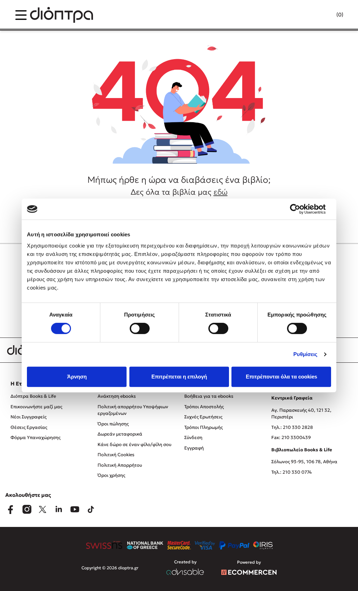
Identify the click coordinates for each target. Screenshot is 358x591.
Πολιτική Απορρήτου (120, 465)
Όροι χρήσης (111, 475)
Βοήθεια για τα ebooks (208, 396)
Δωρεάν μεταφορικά (120, 434)
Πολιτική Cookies (116, 455)
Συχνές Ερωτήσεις (203, 417)
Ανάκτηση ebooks (117, 396)
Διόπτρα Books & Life (33, 396)
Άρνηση (77, 377)
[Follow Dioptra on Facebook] (10, 509)
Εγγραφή (194, 448)
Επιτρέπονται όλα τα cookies (281, 377)
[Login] (326, 15)
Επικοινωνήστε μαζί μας (36, 407)
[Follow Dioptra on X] (42, 509)
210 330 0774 (297, 472)
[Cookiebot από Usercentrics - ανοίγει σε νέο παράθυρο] (300, 209)
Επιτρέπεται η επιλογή (179, 377)
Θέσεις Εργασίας (28, 427)
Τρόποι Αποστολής (204, 407)
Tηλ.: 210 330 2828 (292, 427)
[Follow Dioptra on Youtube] (75, 509)
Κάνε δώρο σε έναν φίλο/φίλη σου (134, 444)
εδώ (221, 192)
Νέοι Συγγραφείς (28, 417)
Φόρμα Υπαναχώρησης (35, 437)
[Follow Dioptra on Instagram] (26, 509)
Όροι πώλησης (113, 424)
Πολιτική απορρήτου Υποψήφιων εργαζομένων (133, 410)
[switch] (140, 328)
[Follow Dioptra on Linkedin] (58, 509)
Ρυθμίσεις (305, 354)
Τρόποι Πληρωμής (203, 427)
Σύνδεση (193, 437)
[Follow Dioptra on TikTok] (91, 509)
